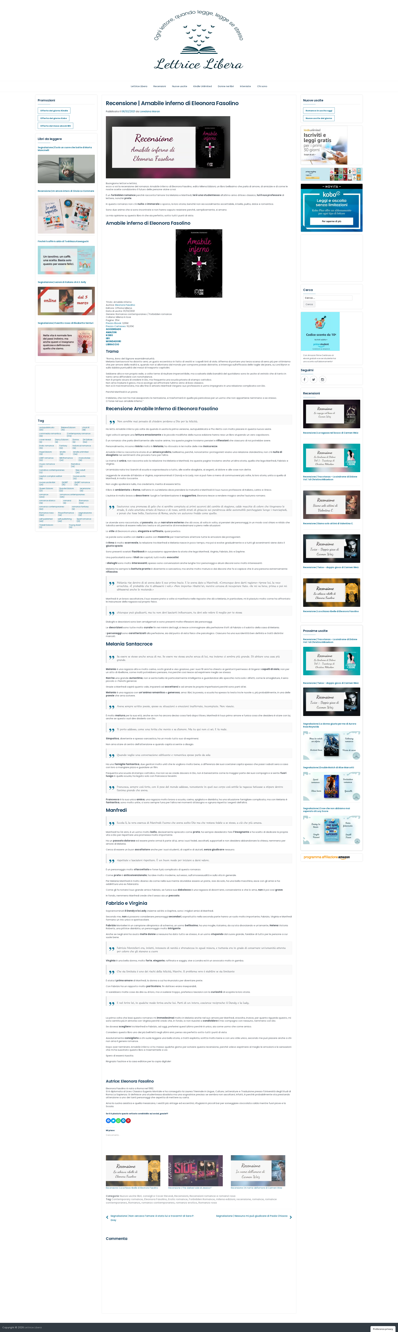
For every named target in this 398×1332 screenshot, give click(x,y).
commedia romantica (50, 434)
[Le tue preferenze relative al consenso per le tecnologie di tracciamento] (383, 1329)
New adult (80, 471)
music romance (47, 465)
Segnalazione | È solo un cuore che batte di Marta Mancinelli (65, 149)
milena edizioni (225, 1199)
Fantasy (63, 446)
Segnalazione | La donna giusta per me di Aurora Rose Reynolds (329, 725)
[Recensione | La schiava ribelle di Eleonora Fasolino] (135, 1170)
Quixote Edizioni (66, 489)
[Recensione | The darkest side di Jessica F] (198, 1170)
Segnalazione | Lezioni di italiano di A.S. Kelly (62, 282)
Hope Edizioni (45, 453)
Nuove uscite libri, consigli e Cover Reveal (146, 1196)
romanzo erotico (186, 1202)
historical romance (82, 446)
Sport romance (84, 520)
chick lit (85, 428)
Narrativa (75, 465)
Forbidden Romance (202, 1199)
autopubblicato (46, 428)
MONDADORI (113, 341)
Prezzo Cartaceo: (116, 326)
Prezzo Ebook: (114, 323)
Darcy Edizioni (61, 440)
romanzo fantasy (80, 507)
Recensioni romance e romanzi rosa (212, 1196)
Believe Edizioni (68, 428)
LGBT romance (46, 459)
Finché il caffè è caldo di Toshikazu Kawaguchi (63, 241)
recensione (243, 1199)
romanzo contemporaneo (158, 1202)
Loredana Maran (150, 111)
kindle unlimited (80, 453)
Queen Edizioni (46, 489)
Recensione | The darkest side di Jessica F (189, 1187)
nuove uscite (79, 477)
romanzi (67, 501)
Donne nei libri (226, 86)
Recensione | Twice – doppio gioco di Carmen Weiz (331, 567)
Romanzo (134, 1202)
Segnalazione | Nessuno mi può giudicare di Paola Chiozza (251, 1216)
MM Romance (66, 459)
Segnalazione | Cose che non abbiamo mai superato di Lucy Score (326, 810)
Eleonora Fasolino (125, 305)
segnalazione (85, 514)
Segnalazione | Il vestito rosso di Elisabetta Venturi (65, 323)
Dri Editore (87, 440)
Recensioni (159, 86)
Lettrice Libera (139, 86)
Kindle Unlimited (202, 86)
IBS (108, 338)
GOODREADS (113, 329)
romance (258, 1199)
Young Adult (75, 526)
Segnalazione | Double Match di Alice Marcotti (328, 767)
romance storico (47, 501)
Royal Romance (66, 514)
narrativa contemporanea (51, 471)
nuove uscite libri (47, 483)
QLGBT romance (82, 483)
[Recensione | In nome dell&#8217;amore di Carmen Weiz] (260, 1170)
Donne (76, 440)
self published (46, 520)
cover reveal (45, 440)
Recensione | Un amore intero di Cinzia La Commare (66, 191)
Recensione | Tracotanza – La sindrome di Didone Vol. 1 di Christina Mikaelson (330, 478)
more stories (84, 459)
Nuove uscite (179, 86)
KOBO (109, 335)
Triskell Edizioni (46, 526)
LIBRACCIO (112, 344)
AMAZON (111, 332)
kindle (62, 453)
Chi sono (262, 86)
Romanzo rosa (207, 1202)
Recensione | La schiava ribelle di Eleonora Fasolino (132, 1187)
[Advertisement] (66, 387)
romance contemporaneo (72, 495)
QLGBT (65, 483)
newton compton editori (50, 477)
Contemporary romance (127, 1199)
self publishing (65, 520)
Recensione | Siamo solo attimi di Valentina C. (328, 523)
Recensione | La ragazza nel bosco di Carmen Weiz (330, 432)
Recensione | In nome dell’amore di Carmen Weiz (256, 1187)
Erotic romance (178, 1199)
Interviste (245, 86)
